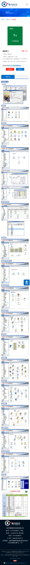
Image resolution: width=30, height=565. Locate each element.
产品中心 (8, 19)
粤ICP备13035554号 (15, 558)
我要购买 (10, 69)
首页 (2, 19)
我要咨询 (20, 69)
